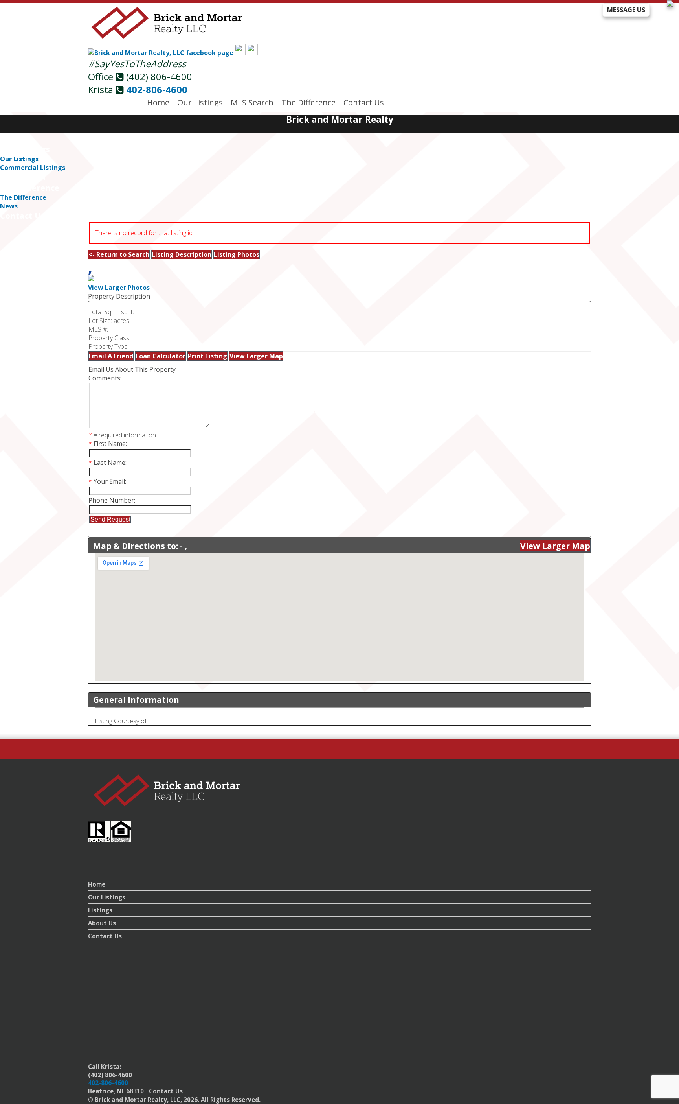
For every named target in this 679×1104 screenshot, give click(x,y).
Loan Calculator (160, 356)
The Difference (308, 102)
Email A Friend (111, 356)
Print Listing (207, 356)
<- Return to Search (118, 254)
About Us (102, 923)
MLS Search (252, 102)
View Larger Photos (119, 287)
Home (158, 102)
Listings (100, 910)
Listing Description (181, 254)
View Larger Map (256, 356)
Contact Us (363, 102)
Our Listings (200, 102)
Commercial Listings (32, 167)
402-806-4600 (156, 89)
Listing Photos (236, 254)
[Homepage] (167, 37)
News (9, 206)
